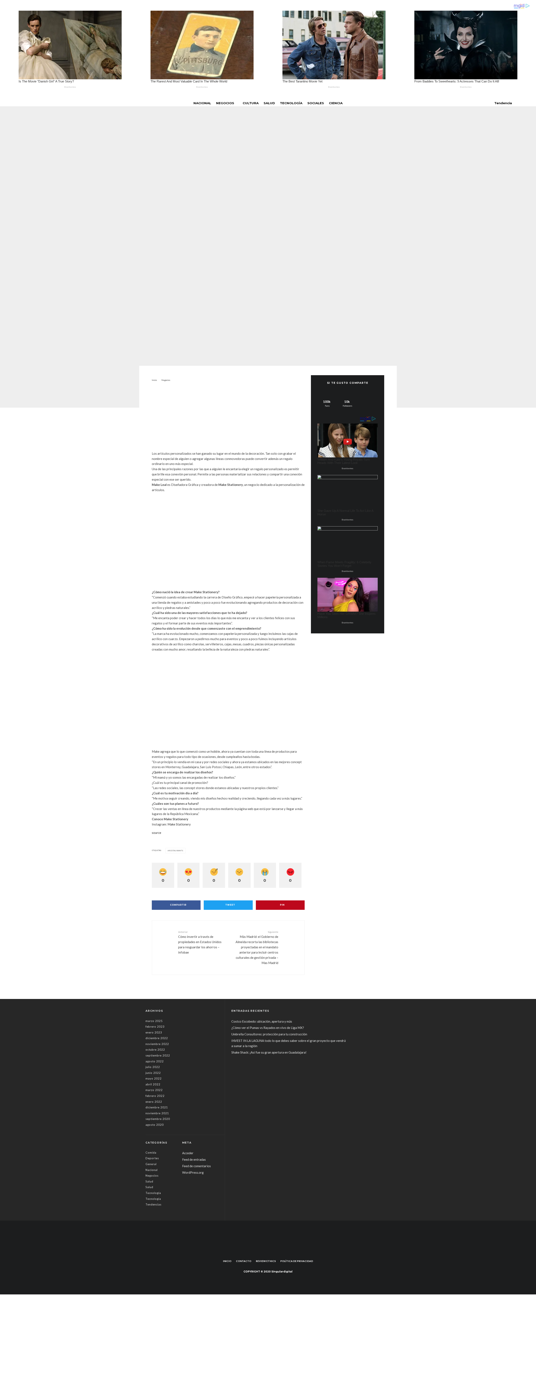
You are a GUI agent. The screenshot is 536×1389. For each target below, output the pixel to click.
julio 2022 (153, 1067)
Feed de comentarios (196, 1166)
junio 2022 (153, 1072)
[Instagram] (271, 1251)
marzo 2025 (154, 1021)
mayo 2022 (154, 1078)
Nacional (202, 103)
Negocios (225, 103)
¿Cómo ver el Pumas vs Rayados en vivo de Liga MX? (268, 1028)
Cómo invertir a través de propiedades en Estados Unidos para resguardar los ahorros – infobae (200, 942)
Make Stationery (179, 824)
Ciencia (336, 103)
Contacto (243, 1261)
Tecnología (291, 103)
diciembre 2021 (157, 1107)
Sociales (315, 103)
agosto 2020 (155, 1124)
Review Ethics (266, 1261)
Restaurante (176, 851)
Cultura (251, 103)
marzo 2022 (154, 1090)
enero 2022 (154, 1101)
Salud (269, 103)
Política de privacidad (296, 1261)
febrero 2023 (155, 1026)
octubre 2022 (155, 1049)
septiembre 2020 (158, 1119)
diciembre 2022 (157, 1038)
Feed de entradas (194, 1159)
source (156, 832)
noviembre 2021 (157, 1113)
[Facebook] (265, 1251)
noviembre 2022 (157, 1044)
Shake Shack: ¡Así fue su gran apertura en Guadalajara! (269, 1052)
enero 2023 (154, 1032)
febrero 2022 (155, 1096)
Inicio (227, 1261)
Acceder (187, 1153)
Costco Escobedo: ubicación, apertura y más (261, 1021)
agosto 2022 (155, 1061)
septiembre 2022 (158, 1055)
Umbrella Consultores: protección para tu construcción (269, 1034)
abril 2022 (153, 1084)
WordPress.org (193, 1172)
